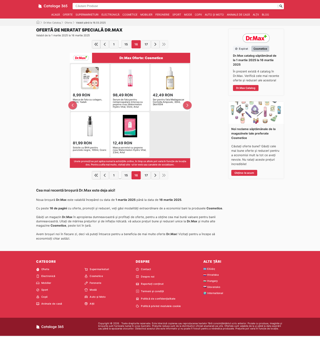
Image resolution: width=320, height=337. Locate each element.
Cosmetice (129, 14)
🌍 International (213, 293)
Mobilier (146, 14)
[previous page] (104, 44)
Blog (265, 14)
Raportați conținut (152, 283)
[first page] (96, 44)
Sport (176, 14)
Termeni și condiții (152, 291)
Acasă (55, 14)
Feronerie (162, 14)
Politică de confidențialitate (158, 298)
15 (126, 44)
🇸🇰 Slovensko (211, 286)
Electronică (110, 14)
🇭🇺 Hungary (210, 280)
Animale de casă (238, 14)
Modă (188, 14)
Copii (198, 14)
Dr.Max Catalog (52, 22)
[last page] (164, 44)
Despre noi (147, 276)
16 (136, 44)
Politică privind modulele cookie (161, 306)
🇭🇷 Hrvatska (211, 274)
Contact (146, 269)
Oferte (68, 14)
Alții (256, 14)
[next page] (155, 44)
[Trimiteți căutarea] (281, 6)
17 (146, 44)
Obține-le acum (244, 172)
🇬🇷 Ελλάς (209, 268)
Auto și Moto (214, 14)
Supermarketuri (87, 14)
